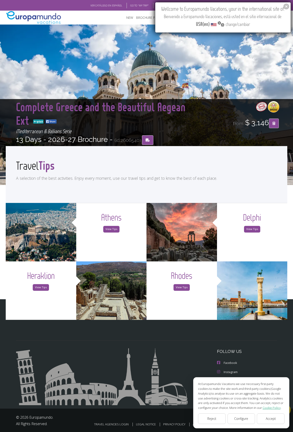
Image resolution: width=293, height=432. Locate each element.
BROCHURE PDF (147, 17)
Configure (241, 418)
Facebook (230, 363)
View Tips (111, 229)
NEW (129, 17)
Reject (211, 418)
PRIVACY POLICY (174, 424)
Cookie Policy (272, 408)
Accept (271, 418)
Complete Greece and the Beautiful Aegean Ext (100, 113)
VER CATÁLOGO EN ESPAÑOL (106, 5)
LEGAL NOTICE (146, 424)
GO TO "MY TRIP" (139, 5)
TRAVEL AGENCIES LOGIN (111, 424)
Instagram (231, 372)
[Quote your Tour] (274, 123)
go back (39, 121)
